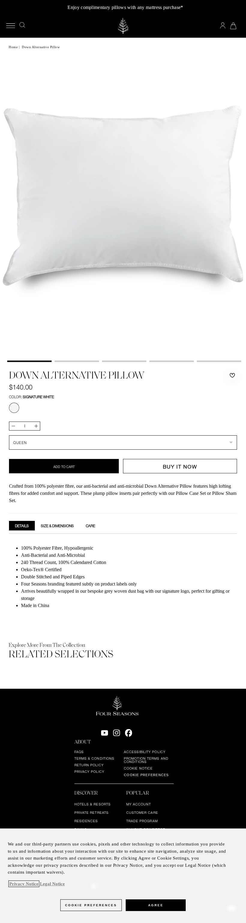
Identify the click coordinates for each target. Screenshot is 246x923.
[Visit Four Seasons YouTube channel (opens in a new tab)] (104, 733)
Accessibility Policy (145, 752)
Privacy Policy (89, 772)
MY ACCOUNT (138, 804)
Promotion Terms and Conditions (146, 760)
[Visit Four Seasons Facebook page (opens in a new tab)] (128, 733)
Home (13, 47)
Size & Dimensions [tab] (57, 525)
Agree (156, 905)
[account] (222, 25)
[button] (232, 375)
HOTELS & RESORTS (92, 804)
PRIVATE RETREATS (91, 813)
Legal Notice (52, 883)
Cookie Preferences (146, 775)
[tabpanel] (123, 577)
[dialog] (123, 875)
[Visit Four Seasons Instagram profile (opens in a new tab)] (116, 733)
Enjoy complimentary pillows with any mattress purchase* (125, 7)
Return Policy (89, 765)
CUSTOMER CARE (142, 813)
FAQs (79, 752)
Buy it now (180, 466)
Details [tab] (22, 525)
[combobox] (123, 442)
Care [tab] (90, 525)
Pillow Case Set (191, 493)
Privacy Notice (23, 883)
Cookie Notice (138, 768)
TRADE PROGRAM (142, 821)
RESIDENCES (86, 821)
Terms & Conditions (94, 758)
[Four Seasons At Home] (123, 26)
